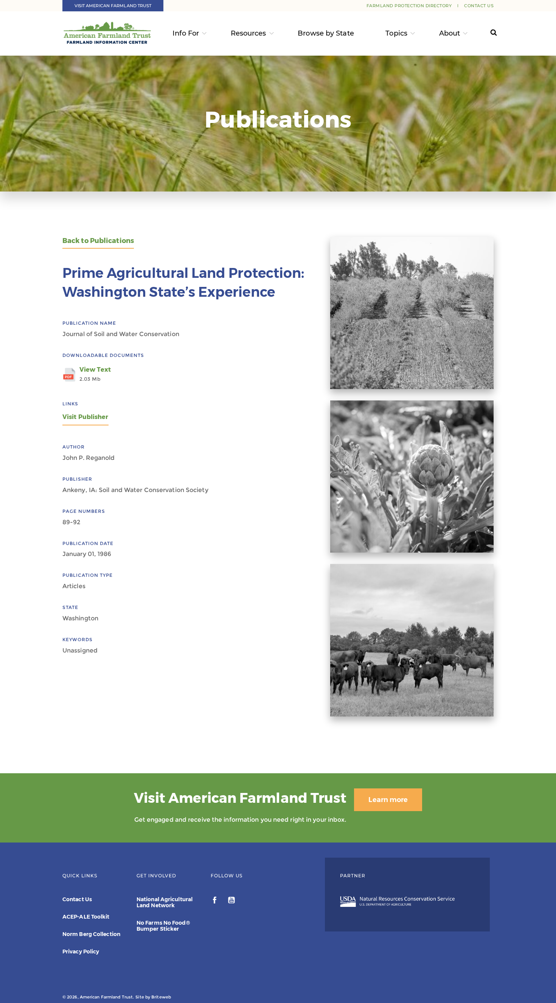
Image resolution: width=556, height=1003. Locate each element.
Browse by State (326, 33)
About (449, 33)
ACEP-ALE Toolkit (86, 916)
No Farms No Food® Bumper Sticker (163, 925)
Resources (248, 33)
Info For (185, 33)
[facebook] (215, 901)
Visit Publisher (85, 417)
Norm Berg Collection (91, 934)
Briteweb (161, 997)
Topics (396, 33)
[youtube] (231, 901)
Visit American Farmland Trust (113, 5)
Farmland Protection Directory (409, 5)
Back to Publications (98, 241)
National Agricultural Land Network (165, 902)
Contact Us (479, 5)
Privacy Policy (80, 951)
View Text (95, 374)
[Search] (486, 33)
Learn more (388, 800)
